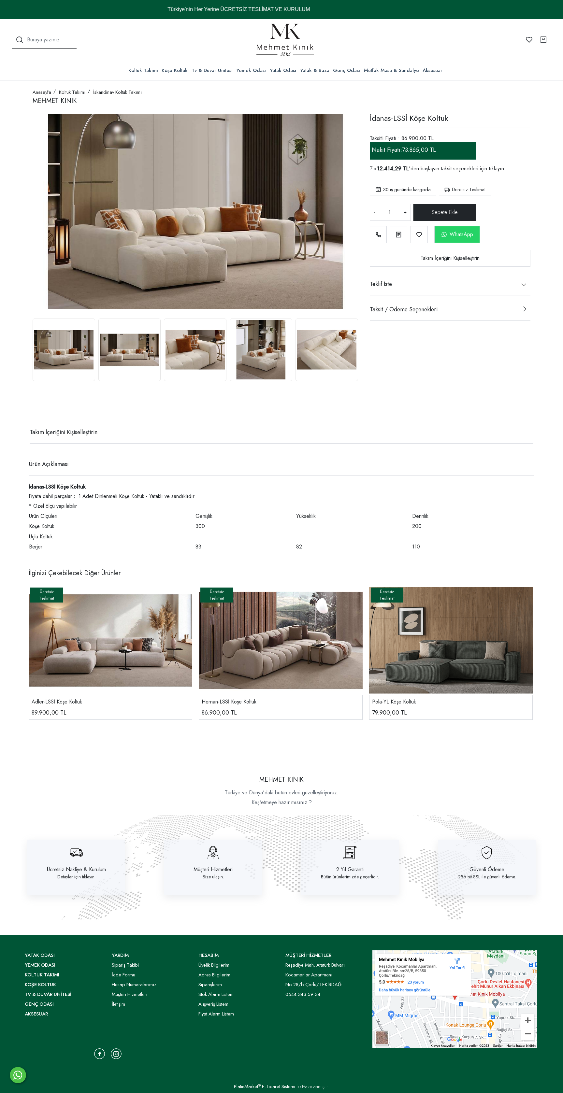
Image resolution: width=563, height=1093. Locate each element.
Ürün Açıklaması (49, 464)
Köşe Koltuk (175, 70)
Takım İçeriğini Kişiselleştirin (450, 258)
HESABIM (208, 955)
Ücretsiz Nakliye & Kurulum (76, 869)
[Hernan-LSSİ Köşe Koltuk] (280, 640)
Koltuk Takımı (143, 70)
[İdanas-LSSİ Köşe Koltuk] (195, 211)
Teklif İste (381, 284)
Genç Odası (346, 70)
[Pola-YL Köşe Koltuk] (451, 640)
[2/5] (41, 408)
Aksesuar (432, 70)
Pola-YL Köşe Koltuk (394, 701)
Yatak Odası (283, 70)
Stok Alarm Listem (216, 994)
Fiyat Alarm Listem (216, 1013)
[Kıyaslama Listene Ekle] (398, 234)
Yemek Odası (251, 70)
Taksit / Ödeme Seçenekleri (404, 309)
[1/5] (37, 408)
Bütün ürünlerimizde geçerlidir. (350, 876)
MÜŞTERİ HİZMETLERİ (309, 955)
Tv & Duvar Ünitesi (212, 70)
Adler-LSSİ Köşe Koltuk (57, 701)
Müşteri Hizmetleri (213, 869)
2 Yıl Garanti (350, 869)
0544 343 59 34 (302, 994)
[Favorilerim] (529, 40)
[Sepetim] (543, 40)
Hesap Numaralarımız (134, 984)
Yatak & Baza (314, 70)
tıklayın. (497, 168)
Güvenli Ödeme (486, 869)
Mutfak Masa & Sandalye (391, 70)
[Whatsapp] (18, 1075)
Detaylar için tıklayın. (76, 876)
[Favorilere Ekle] (419, 234)
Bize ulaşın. (213, 876)
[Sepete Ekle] (445, 212)
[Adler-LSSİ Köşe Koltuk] (110, 640)
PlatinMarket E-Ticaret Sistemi (264, 1086)
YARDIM (120, 955)
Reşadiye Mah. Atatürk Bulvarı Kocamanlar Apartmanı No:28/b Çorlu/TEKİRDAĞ (315, 974)
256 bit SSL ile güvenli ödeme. (487, 876)
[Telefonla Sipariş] (378, 234)
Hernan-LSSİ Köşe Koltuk (229, 701)
